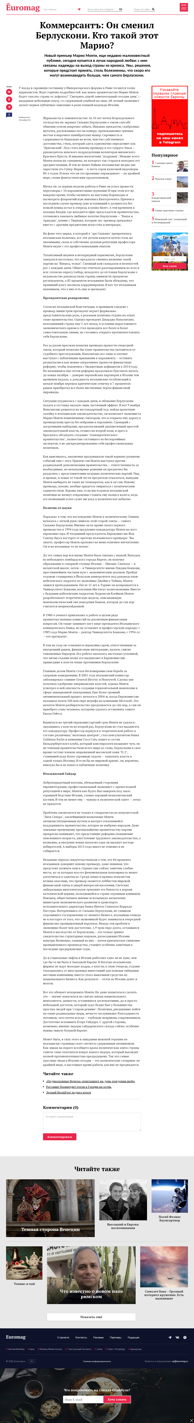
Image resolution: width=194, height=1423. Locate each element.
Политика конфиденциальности (97, 1361)
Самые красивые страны (169, 210)
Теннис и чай (24, 1284)
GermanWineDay (15, 1349)
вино (31, 1349)
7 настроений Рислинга (78, 1349)
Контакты (81, 1337)
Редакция (133, 1337)
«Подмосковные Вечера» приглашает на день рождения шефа (90, 1081)
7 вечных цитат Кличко (162, 164)
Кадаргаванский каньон (161, 199)
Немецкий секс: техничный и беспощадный (169, 221)
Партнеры (115, 1337)
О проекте (63, 1337)
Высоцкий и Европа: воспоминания (123, 1226)
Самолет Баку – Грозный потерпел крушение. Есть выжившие (164, 1294)
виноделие (135, 1349)
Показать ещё (91, 1317)
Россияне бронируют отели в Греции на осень (78, 1087)
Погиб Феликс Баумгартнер (170, 1218)
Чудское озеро (163, 178)
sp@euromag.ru (180, 1361)
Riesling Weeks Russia (50, 1349)
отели (98, 1349)
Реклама (98, 1337)
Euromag (23, 7)
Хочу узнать (170, 266)
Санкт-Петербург (115, 1349)
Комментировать (59, 1137)
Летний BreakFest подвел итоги (68, 1092)
